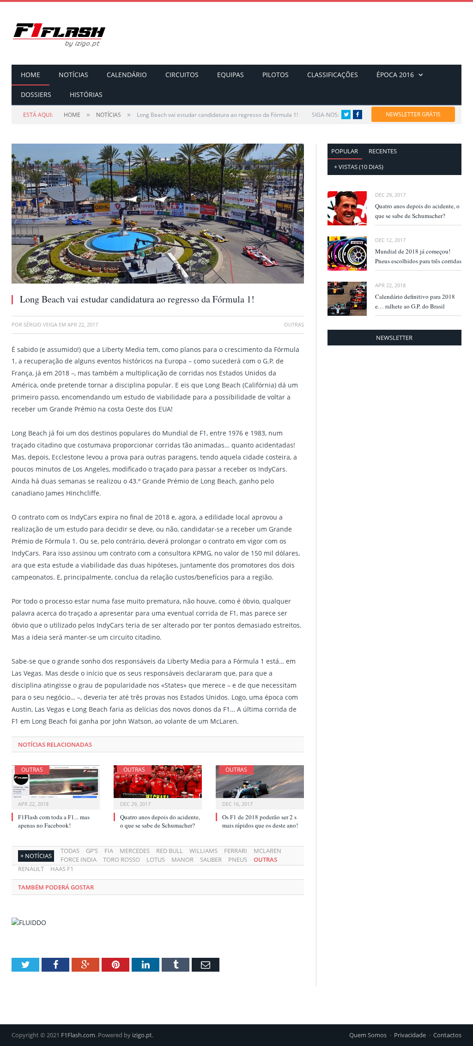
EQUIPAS (230, 74)
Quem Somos (368, 1035)
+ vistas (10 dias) (358, 167)
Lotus (155, 859)
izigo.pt (142, 1035)
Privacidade (410, 1035)
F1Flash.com (78, 1035)
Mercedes (135, 850)
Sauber (211, 859)
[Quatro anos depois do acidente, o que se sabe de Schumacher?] (158, 786)
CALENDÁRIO (127, 74)
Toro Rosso (121, 859)
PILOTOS (275, 74)
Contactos (447, 1035)
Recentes (383, 151)
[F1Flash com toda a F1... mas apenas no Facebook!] (56, 786)
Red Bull (169, 850)
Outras (32, 770)
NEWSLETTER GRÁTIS (413, 114)
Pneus (237, 859)
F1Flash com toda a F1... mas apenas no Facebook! (54, 821)
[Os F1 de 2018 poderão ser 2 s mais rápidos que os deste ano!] (260, 786)
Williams (203, 850)
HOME (30, 74)
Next (286, 209)
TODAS (70, 850)
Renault (31, 869)
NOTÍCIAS (73, 74)
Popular (344, 151)
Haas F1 (61, 869)
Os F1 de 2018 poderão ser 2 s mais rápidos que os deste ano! (260, 821)
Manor (182, 859)
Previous (29, 209)
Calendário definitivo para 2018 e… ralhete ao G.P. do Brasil (415, 301)
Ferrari (235, 850)
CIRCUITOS (182, 74)
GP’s (92, 850)
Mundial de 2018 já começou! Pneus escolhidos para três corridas (418, 256)
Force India (79, 859)
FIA (108, 850)
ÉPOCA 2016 (395, 74)
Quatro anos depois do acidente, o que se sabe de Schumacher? (160, 821)
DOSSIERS (36, 94)
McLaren (267, 850)
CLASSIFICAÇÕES (332, 74)
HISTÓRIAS (86, 94)
